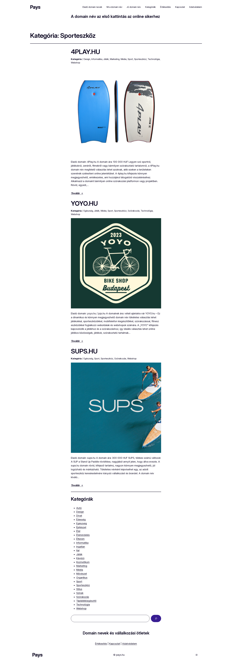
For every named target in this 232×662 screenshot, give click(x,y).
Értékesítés (101, 643)
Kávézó (80, 558)
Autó (79, 508)
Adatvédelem (129, 643)
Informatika (96, 59)
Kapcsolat (114, 643)
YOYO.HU (84, 203)
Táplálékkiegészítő (86, 600)
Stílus (79, 589)
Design (87, 59)
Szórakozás (134, 210)
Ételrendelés (83, 535)
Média (123, 59)
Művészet (81, 573)
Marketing (114, 59)
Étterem (80, 538)
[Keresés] (156, 618)
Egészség (88, 210)
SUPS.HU (84, 351)
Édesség (81, 519)
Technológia (154, 59)
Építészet (81, 527)
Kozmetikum (83, 562)
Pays (35, 7)
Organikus (81, 577)
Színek (79, 593)
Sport (130, 59)
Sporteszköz (140, 59)
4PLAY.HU (85, 51)
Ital (77, 550)
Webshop (75, 62)
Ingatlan (80, 546)
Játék (106, 59)
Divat (79, 515)
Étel (78, 531)
